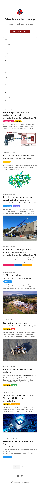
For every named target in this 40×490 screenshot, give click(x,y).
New (6, 85)
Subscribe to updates (20, 31)
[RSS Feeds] (22, 475)
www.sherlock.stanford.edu (20, 23)
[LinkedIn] (19, 475)
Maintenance (9, 81)
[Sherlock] (20, 12)
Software (8, 93)
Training (7, 97)
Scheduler (8, 89)
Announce (8, 49)
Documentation (9, 61)
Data (6, 57)
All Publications (9, 45)
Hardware (8, 73)
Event (6, 65)
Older (23, 467)
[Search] (34, 39)
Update (7, 101)
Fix (6, 69)
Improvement (9, 77)
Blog (6, 53)
